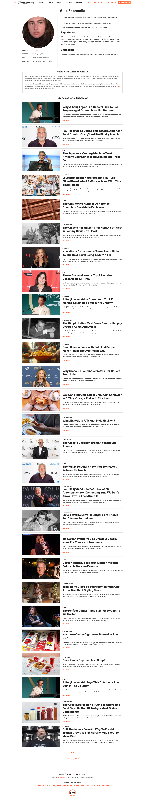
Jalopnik (45, 785)
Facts (65, 128)
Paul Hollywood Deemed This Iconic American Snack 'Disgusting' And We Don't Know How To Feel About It (91, 492)
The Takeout (106, 785)
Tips (65, 607)
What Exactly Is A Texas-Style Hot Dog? (89, 420)
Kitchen (69, 2)
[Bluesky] (109, 3)
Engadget (38, 785)
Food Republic (67, 785)
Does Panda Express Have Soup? (84, 660)
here (118, 86)
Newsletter (125, 2)
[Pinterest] (105, 3)
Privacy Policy (80, 774)
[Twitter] (92, 3)
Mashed (76, 785)
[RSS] (115, 3)
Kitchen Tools (68, 439)
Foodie (59, 785)
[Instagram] (95, 3)
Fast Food (67, 657)
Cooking (51, 2)
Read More (66, 120)
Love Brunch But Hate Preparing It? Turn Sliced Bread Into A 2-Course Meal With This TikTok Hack (92, 181)
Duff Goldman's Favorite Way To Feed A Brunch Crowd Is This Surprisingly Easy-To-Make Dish (91, 733)
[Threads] (99, 3)
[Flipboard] (102, 3)
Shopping (78, 2)
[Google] (112, 3)
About (61, 774)
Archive (69, 774)
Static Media (61, 777)
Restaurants (68, 392)
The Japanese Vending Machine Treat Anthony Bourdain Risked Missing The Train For (91, 157)
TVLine (52, 785)
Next (76, 758)
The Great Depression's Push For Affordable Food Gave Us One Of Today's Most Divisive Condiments (91, 708)
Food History (68, 224)
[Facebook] (88, 3)
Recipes (41, 2)
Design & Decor (68, 536)
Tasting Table (85, 785)
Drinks (59, 2)
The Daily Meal (95, 785)
